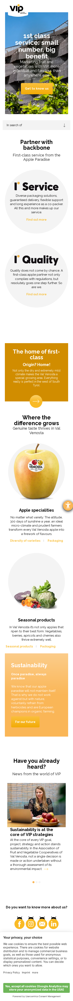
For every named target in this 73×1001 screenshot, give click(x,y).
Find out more (36, 219)
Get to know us (37, 88)
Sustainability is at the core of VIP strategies (31, 832)
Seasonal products (19, 646)
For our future (25, 722)
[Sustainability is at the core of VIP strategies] (36, 805)
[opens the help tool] (68, 506)
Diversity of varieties (25, 540)
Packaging (55, 540)
